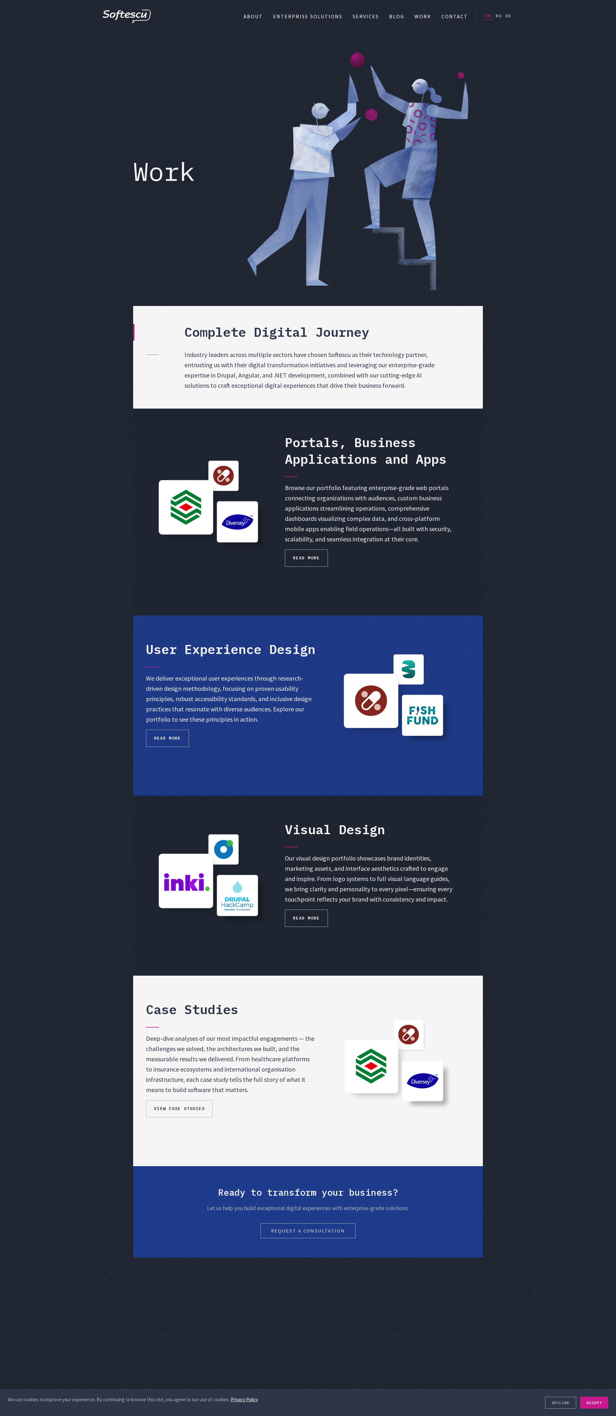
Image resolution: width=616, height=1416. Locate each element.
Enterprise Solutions (307, 16)
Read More (306, 558)
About (253, 16)
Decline (561, 1402)
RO (498, 16)
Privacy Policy (244, 1399)
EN (488, 16)
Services (366, 16)
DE (508, 16)
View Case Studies (179, 1108)
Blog (396, 16)
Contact (454, 16)
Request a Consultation (308, 1230)
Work (423, 16)
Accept (594, 1402)
